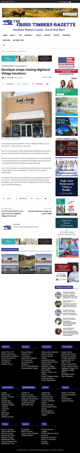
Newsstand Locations (9, 356)
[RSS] (65, 1)
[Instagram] (62, 1)
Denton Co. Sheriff (68, 356)
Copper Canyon (7, 397)
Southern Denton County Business (16, 51)
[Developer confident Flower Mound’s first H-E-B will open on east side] (9, 264)
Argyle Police (66, 352)
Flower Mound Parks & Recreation (49, 363)
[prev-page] (2, 277)
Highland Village (7, 405)
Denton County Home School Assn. (49, 406)
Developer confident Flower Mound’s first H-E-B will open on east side (9, 271)
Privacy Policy (7, 364)
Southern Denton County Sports (68, 329)
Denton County (7, 417)
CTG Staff (10, 77)
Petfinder (45, 443)
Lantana (4, 407)
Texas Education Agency (47, 414)
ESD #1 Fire (66, 362)
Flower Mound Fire (68, 364)
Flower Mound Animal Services (50, 434)
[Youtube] (70, 1)
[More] (47, 84)
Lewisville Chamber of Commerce (29, 359)
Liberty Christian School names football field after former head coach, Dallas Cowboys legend (70, 333)
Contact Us (5, 360)
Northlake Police (68, 374)
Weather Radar (27, 435)
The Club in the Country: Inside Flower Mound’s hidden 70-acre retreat (26, 271)
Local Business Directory (27, 363)
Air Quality (25, 429)
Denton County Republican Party (8, 438)
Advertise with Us (8, 358)
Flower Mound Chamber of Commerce (27, 354)
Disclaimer (5, 362)
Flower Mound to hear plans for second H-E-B (44, 271)
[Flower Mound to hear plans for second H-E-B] (43, 264)
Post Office (45, 370)
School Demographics (47, 410)
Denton (4, 399)
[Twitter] (67, 1)
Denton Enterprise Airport (68, 396)
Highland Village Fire (69, 368)
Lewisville (5, 409)
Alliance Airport (67, 401)
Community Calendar (49, 352)
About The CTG (7, 352)
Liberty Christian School (48, 402)
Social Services (47, 378)
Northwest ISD (47, 399)
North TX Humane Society (48, 440)
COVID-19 (25, 393)
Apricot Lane (5, 151)
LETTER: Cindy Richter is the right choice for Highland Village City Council (12, 213)
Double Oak (6, 401)
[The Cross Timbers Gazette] (40, 25)
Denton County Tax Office (49, 373)
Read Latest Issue (8, 354)
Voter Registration (48, 380)
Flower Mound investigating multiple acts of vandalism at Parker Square (69, 323)
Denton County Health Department (29, 396)
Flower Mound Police (69, 366)
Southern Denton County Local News (9, 267)
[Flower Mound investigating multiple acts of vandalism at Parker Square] (58, 321)
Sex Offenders (67, 376)
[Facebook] (60, 1)
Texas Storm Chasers (29, 433)
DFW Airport (66, 399)
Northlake (5, 413)
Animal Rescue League (47, 430)
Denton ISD (45, 395)
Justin (3, 411)
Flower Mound (7, 403)
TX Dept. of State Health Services (28, 402)
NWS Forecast (27, 431)
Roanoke (4, 415)
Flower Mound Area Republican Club (9, 442)
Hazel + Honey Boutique (9, 168)
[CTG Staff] (3, 77)
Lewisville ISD (46, 397)
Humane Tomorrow (49, 437)
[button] (3, 45)
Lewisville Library (48, 360)
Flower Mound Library (47, 357)
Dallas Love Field (68, 393)
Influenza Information (29, 399)
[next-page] (6, 277)
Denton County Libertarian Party (8, 434)
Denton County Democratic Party (8, 430)
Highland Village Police (67, 371)
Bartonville (5, 395)
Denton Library (47, 354)
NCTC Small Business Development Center (29, 367)
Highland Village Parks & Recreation (48, 367)
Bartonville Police (68, 354)
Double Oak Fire (67, 360)
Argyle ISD (45, 393)
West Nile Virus (27, 405)
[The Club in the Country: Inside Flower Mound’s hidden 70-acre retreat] (26, 264)
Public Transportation (49, 376)
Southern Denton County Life (26, 267)
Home (3, 51)
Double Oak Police (68, 358)
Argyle (4, 393)
